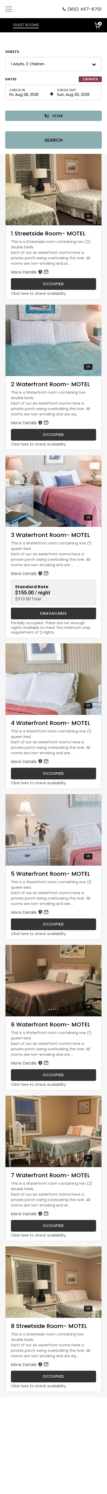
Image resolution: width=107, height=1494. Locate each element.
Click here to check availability (38, 293)
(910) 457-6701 (85, 9)
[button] (53, 64)
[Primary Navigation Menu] (8, 9)
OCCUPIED (53, 283)
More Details (24, 272)
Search (53, 140)
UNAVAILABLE (53, 613)
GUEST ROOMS (26, 24)
